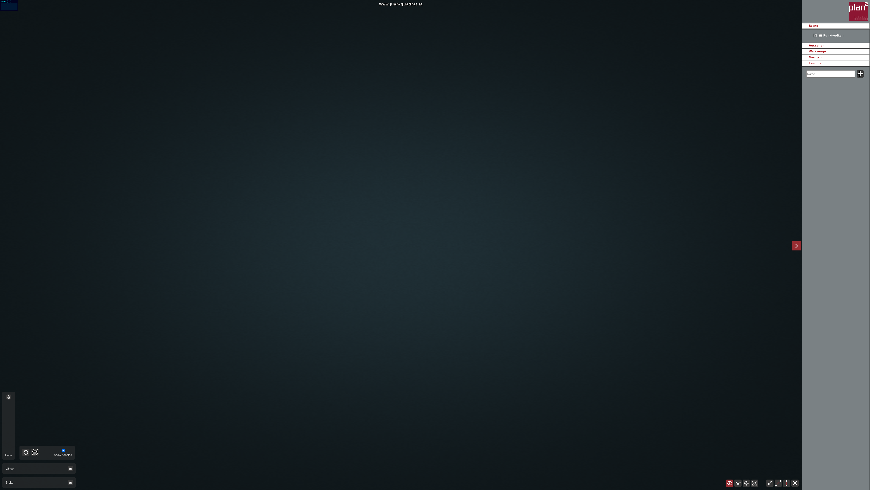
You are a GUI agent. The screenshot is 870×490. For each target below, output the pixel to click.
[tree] (835, 35)
